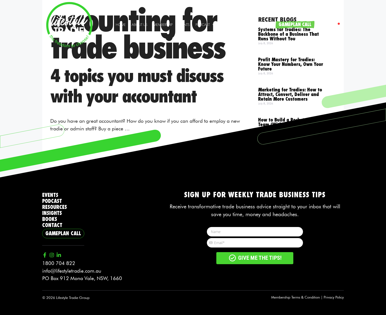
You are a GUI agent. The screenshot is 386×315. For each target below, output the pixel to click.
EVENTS (50, 195)
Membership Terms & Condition (295, 297)
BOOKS (49, 219)
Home (121, 24)
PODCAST (52, 201)
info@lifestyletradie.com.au (71, 271)
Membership (162, 24)
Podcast (203, 24)
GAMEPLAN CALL (295, 24)
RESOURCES (54, 207)
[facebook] (337, 24)
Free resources (233, 24)
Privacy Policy (334, 297)
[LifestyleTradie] (69, 24)
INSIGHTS (52, 213)
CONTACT (52, 225)
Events (184, 24)
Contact (265, 24)
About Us (139, 24)
